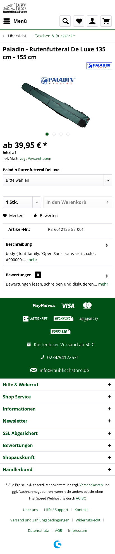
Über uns (30, 509)
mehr (31, 259)
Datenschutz (38, 530)
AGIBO (81, 498)
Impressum (77, 530)
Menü (20, 21)
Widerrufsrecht (88, 520)
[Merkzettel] (78, 21)
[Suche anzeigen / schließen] (65, 21)
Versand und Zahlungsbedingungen (40, 520)
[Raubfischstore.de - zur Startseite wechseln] (15, 8)
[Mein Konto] (92, 21)
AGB (58, 530)
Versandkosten (91, 484)
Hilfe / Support (56, 509)
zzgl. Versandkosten (35, 158)
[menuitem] (15, 21)
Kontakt (81, 509)
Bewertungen (19, 274)
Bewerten (48, 215)
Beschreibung (19, 244)
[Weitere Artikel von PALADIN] (99, 66)
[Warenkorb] (106, 21)
